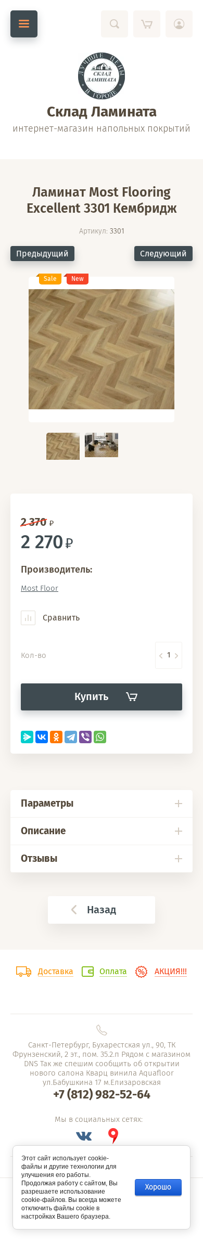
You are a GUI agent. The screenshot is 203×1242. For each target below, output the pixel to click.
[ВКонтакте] (41, 737)
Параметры (47, 803)
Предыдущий (42, 253)
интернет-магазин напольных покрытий (101, 128)
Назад (101, 909)
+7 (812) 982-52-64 (101, 1094)
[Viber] (85, 737)
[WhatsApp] (100, 737)
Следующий (163, 253)
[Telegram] (71, 737)
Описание (43, 831)
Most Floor (39, 588)
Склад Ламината (102, 111)
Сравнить (60, 618)
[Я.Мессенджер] (27, 737)
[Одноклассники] (56, 737)
